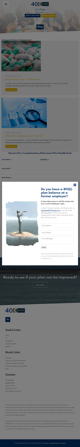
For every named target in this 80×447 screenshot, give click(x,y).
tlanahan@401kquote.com (50, 210)
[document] (40, 223)
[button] (75, 185)
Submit (44, 247)
